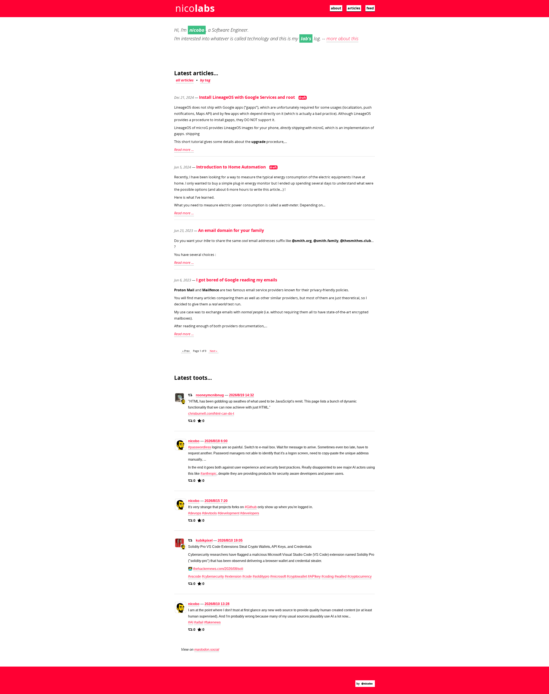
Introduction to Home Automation (231, 167)
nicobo (193, 441)
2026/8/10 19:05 (230, 540)
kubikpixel (204, 540)
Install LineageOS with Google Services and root (247, 97)
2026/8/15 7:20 (216, 501)
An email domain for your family (231, 230)
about (336, 8)
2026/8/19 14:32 (241, 395)
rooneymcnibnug (210, 395)
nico (195, 8)
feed (370, 8)
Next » (213, 351)
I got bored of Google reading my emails (236, 280)
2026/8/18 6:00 (216, 441)
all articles (185, 80)
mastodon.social (206, 649)
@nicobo (367, 683)
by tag (205, 80)
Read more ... (184, 149)
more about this (342, 38)
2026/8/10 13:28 (217, 604)
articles (354, 8)
